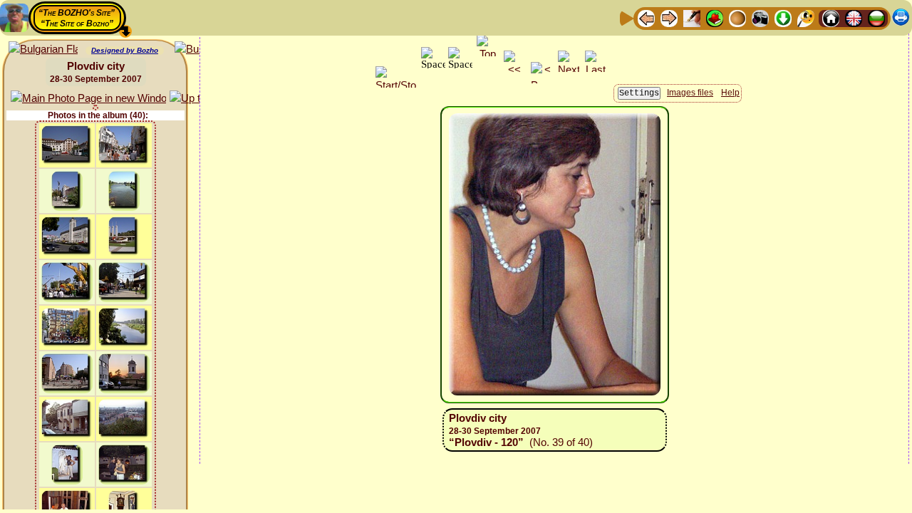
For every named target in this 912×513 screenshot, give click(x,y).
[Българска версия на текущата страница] (43, 49)
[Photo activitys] (760, 17)
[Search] (805, 17)
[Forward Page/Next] (669, 17)
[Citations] (714, 17)
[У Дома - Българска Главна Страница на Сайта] (876, 17)
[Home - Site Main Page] (830, 17)
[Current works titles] (737, 17)
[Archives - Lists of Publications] (691, 17)
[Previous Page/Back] (646, 17)
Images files (690, 93)
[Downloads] (783, 17)
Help (730, 93)
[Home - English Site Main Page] (853, 17)
